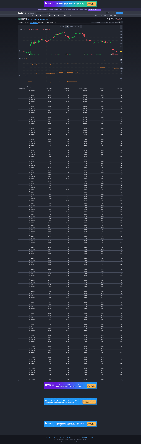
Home (20, 15)
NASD (116, 22)
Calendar (70, 15)
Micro (113, 22)
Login (113, 12)
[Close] (139, 9)
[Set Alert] (119, 22)
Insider (46, 15)
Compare (27, 22)
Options (47, 22)
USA (110, 22)
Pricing (115, 15)
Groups (41, 15)
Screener (25, 15)
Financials (40, 22)
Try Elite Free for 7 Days (94, 9)
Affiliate (46, 437)
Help (120, 15)
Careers (56, 437)
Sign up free (119, 12)
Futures (51, 15)
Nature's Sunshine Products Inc (38, 19)
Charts (33, 15)
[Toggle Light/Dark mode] (107, 13)
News (37, 15)
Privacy (71, 437)
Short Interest (33, 22)
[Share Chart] (121, 26)
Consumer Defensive (96, 22)
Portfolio (64, 15)
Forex (55, 15)
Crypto (59, 15)
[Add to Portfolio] (122, 22)
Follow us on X (77, 437)
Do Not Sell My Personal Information (88, 437)
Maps (29, 15)
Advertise (51, 437)
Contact (60, 437)
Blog (64, 437)
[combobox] (50, 13)
